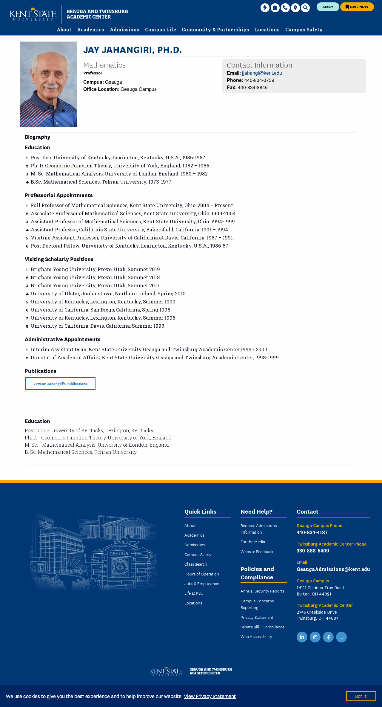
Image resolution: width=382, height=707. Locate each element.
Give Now (358, 6)
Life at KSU (193, 593)
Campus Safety (197, 554)
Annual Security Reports (262, 590)
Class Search (195, 564)
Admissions (194, 544)
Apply (327, 6)
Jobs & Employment (202, 583)
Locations (193, 602)
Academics (194, 535)
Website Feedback (257, 551)
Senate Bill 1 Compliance (262, 626)
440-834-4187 (312, 532)
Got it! (361, 696)
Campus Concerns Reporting (257, 603)
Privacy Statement (257, 617)
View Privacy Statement (210, 696)
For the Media (253, 541)
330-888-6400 (313, 550)
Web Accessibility (256, 636)
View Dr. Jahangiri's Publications (60, 383)
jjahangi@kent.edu (262, 72)
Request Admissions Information (259, 528)
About (190, 525)
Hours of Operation (201, 573)
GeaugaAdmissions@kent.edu (333, 569)
